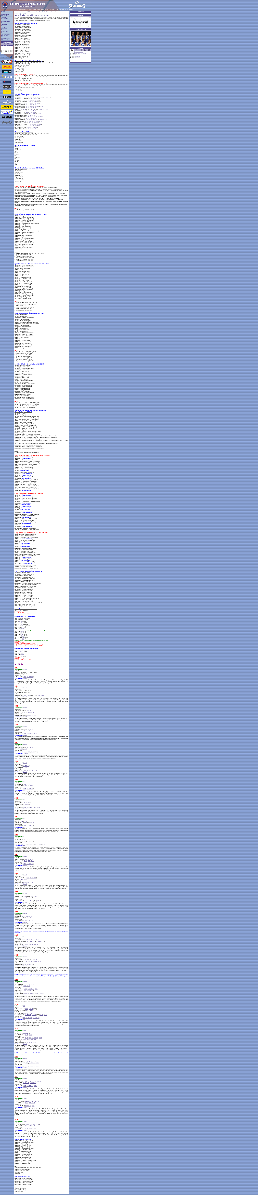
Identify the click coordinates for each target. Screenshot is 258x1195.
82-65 (29, 961)
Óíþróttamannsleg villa (78, 52)
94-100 (31, 941)
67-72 (29, 861)
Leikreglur (3, 25)
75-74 (29, 128)
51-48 (27, 106)
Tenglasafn (3, 29)
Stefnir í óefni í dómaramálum (80, 53)
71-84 (26, 1035)
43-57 (28, 747)
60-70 (29, 984)
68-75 (32, 1081)
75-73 (29, 124)
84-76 (27, 1033)
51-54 (39, 109)
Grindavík (25, 753)
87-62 (27, 859)
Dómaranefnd (4, 18)
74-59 (25, 839)
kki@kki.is (71, 9)
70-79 (36, 1038)
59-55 (32, 989)
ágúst (5, 43)
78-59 (27, 97)
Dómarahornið (32, 11)
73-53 (29, 802)
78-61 (30, 940)
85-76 (33, 128)
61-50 (37, 103)
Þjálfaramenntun (5, 21)
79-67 (25, 822)
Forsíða (3, 11)
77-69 (28, 839)
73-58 (24, 786)
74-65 (33, 119)
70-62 (35, 1039)
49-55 (29, 730)
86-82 (24, 109)
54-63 (27, 786)
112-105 (31, 1009)
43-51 (28, 841)
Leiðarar (49, 11)
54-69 (28, 990)
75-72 (32, 127)
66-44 (27, 1124)
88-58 (33, 1103)
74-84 (27, 940)
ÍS (23, 836)
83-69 (21, 633)
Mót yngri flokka (5, 34)
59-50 (29, 127)
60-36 (21, 749)
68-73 (34, 106)
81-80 (36, 128)
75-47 (27, 110)
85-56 (33, 112)
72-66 (23, 639)
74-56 (33, 124)
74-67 (30, 1126)
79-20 (21, 821)
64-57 (25, 984)
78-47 (24, 1013)
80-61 (24, 1033)
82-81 (27, 118)
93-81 (22, 634)
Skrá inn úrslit (4, 35)
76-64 (31, 1039)
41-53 (29, 989)
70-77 (29, 1015)
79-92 (26, 121)
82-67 (37, 959)
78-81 (37, 116)
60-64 (45, 97)
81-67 (32, 1101)
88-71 (30, 113)
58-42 (37, 106)
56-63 (42, 109)
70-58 (27, 100)
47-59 (31, 101)
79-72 (30, 859)
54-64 (25, 1081)
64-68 (46, 109)
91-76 (42, 941)
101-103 (34, 1015)
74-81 (30, 1010)
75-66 (33, 1126)
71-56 (37, 1124)
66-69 (36, 124)
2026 (8, 43)
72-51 (34, 125)
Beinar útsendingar (5, 37)
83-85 (30, 1063)
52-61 (34, 98)
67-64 (33, 122)
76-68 (28, 710)
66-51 (29, 767)
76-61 (23, 940)
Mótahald (3, 17)
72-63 (24, 986)
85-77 (26, 1038)
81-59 (22, 631)
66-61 (25, 989)
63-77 (25, 730)
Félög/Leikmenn (5, 14)
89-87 (34, 113)
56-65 (41, 119)
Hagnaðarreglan (77, 56)
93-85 (33, 1063)
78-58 (27, 804)
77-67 (30, 112)
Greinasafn (4, 22)
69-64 (44, 119)
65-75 (31, 103)
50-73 (31, 1083)
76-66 (23, 916)
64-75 (28, 1039)
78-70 (23, 637)
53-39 (25, 767)
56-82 (35, 1101)
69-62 (35, 127)
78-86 (30, 1038)
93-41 (25, 802)
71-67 (25, 784)
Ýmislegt (53, 11)
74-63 (21, 879)
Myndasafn (4, 24)
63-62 (21, 622)
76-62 (39, 124)
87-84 (28, 941)
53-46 (31, 729)
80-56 (27, 112)
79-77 (32, 115)
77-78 (24, 990)
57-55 (27, 107)
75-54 (27, 103)
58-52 (28, 878)
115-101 (33, 116)
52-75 (33, 1061)
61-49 (31, 104)
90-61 (29, 115)
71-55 (25, 861)
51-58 (20, 621)
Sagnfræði (41, 11)
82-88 (27, 1010)
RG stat (3, 32)
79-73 (23, 627)
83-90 (28, 917)
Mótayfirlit (4, 28)
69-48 (34, 1124)
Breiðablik (25, 716)
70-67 (31, 95)
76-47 (27, 104)
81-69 (30, 121)
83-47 (33, 1038)
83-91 (35, 961)
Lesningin (80, 48)
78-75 (32, 109)
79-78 (37, 1063)
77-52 (31, 107)
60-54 (24, 841)
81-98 (30, 98)
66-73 (29, 712)
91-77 (22, 628)
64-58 (34, 107)
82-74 (29, 1081)
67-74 (22, 636)
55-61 (31, 747)
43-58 (41, 106)
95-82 (26, 1009)
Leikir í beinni (80, 11)
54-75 (31, 896)
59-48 (25, 712)
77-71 (24, 896)
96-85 (34, 959)
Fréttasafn (3, 20)
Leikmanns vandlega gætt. (79, 54)
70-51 (28, 986)
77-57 (21, 610)
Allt (28, 11)
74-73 (30, 122)
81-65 (30, 1103)
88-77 (41, 116)
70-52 (27, 125)
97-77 (26, 1015)
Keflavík (25, 669)
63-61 (31, 1013)
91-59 (27, 766)
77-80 (31, 97)
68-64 (30, 119)
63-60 (31, 100)
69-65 (36, 989)
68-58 (48, 97)
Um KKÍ (3, 13)
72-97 (31, 917)
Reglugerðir (4, 27)
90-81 (34, 104)
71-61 (41, 97)
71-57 (24, 766)
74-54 (21, 624)
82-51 (26, 1126)
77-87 (34, 940)
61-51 (36, 122)
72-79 (31, 1124)
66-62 (23, 625)
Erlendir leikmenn (5, 15)
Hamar (24, 1030)
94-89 (26, 959)
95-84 (25, 1101)
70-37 (37, 100)
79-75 (27, 1013)
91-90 (34, 118)
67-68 (34, 1083)
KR (24, 781)
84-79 (40, 121)
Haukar (25, 913)
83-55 (30, 1035)
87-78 (29, 116)
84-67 (28, 729)
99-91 (39, 941)
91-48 (41, 1015)
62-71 (31, 990)
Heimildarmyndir (5, 38)
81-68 (25, 961)
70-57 (41, 113)
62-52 (25, 879)
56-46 (24, 804)
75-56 (30, 897)
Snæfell (25, 1098)
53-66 (37, 98)
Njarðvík (25, 1067)
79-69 (32, 822)
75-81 (37, 121)
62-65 (31, 878)
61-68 (31, 106)
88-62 (27, 95)
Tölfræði (45, 11)
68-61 (29, 784)
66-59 (36, 1081)
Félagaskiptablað (5, 39)
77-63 (31, 710)
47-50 (28, 101)
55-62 (35, 101)
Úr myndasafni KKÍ (81, 29)
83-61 (33, 121)
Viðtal (37, 11)
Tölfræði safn (4, 31)
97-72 (34, 95)
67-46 (25, 821)
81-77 (36, 115)
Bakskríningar (77, 57)
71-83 (27, 916)
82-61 (34, 110)
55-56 (34, 100)
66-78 (32, 961)
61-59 (27, 1083)
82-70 (31, 110)
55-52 (24, 619)
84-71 (31, 118)
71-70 (27, 897)
